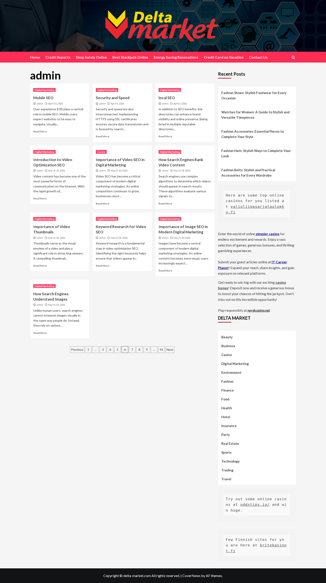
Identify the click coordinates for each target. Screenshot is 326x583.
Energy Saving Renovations (176, 57)
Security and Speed (113, 97)
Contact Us (258, 57)
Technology (230, 461)
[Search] (293, 57)
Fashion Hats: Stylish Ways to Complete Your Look (256, 153)
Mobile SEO (43, 97)
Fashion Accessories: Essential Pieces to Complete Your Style (252, 134)
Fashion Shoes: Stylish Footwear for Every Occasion (254, 95)
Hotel (225, 417)
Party (225, 435)
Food (225, 399)
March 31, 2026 (56, 170)
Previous (77, 349)
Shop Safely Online (91, 57)
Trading (227, 470)
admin (40, 103)
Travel (226, 479)
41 (161, 349)
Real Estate (230, 443)
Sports (226, 452)
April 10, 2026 (55, 103)
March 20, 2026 (181, 237)
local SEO (167, 97)
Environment (231, 372)
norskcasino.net (258, 310)
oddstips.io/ (255, 504)
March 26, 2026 (56, 237)
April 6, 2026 (180, 103)
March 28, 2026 (181, 170)
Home (35, 57)
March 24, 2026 (119, 237)
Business (228, 346)
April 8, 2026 (117, 103)
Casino (101, 151)
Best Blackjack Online (130, 57)
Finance (227, 390)
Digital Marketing (44, 90)
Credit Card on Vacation (224, 57)
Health (226, 408)
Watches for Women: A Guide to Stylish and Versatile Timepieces (255, 114)
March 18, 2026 (56, 304)
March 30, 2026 (119, 170)
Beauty (227, 337)
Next (170, 349)
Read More (40, 131)
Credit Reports (57, 57)
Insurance (229, 426)
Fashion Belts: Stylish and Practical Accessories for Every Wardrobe (248, 172)
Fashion (227, 381)
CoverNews (191, 575)
